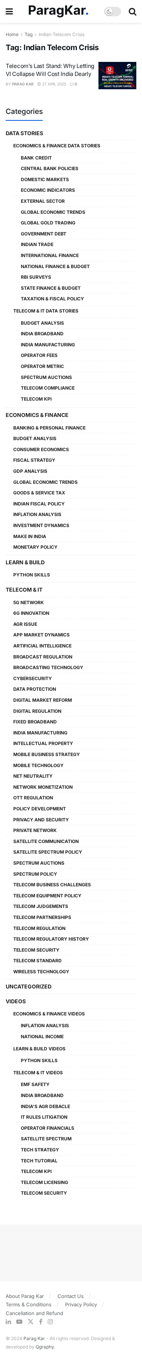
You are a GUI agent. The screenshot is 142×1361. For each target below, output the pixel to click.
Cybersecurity (32, 678)
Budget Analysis (42, 323)
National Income (42, 1036)
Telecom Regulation (39, 928)
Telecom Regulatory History (51, 939)
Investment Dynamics (41, 525)
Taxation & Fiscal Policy (52, 299)
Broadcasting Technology (48, 667)
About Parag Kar (25, 1296)
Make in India (29, 536)
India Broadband (42, 333)
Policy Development (39, 809)
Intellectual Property (43, 743)
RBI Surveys (36, 277)
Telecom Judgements (40, 906)
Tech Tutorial (39, 1161)
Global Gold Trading (48, 223)
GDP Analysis (30, 471)
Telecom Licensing (44, 1182)
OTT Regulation (33, 797)
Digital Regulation (37, 711)
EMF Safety (35, 1084)
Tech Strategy (40, 1150)
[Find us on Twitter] (31, 1321)
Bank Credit (36, 158)
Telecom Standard (37, 960)
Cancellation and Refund (34, 1313)
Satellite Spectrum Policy (47, 852)
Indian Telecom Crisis (61, 34)
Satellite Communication (46, 841)
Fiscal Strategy (34, 460)
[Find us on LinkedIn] (8, 1321)
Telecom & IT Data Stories (45, 311)
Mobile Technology (38, 765)
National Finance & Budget (55, 266)
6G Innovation (31, 613)
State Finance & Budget (51, 288)
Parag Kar (23, 84)
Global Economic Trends (53, 212)
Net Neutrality (33, 776)
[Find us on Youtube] (19, 1321)
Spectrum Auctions (46, 377)
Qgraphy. (45, 1347)
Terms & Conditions (28, 1304)
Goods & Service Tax (39, 493)
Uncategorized (28, 986)
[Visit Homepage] (58, 11)
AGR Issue (25, 624)
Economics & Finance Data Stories (56, 145)
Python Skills (31, 575)
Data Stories (24, 133)
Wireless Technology (41, 971)
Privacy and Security (41, 820)
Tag (29, 34)
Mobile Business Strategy (46, 754)
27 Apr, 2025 (53, 84)
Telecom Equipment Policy (47, 895)
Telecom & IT (24, 589)
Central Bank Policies (49, 168)
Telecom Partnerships (42, 917)
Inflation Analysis (37, 514)
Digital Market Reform (42, 700)
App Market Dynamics (41, 635)
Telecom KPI (36, 399)
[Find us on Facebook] (40, 1321)
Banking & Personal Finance (49, 428)
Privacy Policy (81, 1304)
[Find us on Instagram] (50, 1321)
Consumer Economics (41, 449)
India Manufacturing (48, 344)
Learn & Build (25, 562)
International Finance (50, 255)
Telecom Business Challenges (52, 884)
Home (12, 34)
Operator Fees (39, 355)
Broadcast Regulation (42, 657)
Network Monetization (43, 787)
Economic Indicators (48, 190)
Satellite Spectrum (46, 1139)
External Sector (43, 201)
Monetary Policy (35, 547)
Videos (16, 1001)
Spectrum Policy (35, 874)
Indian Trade (37, 244)
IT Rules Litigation (44, 1117)
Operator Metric (42, 366)
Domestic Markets (45, 179)
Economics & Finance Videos (49, 1014)
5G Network (28, 602)
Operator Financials (47, 1128)
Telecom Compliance (48, 388)
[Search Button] (132, 11)
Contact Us (71, 1296)
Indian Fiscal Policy (39, 504)
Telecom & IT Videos (38, 1072)
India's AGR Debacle (45, 1106)
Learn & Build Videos (39, 1049)
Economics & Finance (37, 415)
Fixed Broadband (35, 722)
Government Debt (43, 234)
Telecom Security (36, 950)
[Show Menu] (9, 11)
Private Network (35, 830)
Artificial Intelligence (42, 646)
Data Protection (34, 689)
